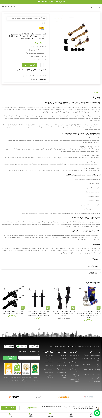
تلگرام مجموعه (61, 372)
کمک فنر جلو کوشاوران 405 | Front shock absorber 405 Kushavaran (13, 312)
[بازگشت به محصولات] (42, 23)
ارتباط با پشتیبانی (95, 352)
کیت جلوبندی (16, 18)
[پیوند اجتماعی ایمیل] (36, 79)
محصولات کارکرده (74, 366)
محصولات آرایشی (74, 362)
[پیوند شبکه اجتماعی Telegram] (2, 6)
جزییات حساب (61, 362)
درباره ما (63, 355)
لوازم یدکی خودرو (74, 355)
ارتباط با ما (63, 359)
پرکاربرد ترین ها (61, 352)
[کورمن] (88, 397)
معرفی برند (49, 355)
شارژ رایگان (49, 359)
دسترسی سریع (74, 352)
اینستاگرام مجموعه (63, 377)
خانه (43, 18)
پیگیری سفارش (48, 369)
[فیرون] (13, 397)
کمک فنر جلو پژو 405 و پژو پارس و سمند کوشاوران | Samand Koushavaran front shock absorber (38, 313)
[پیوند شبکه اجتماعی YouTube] (11, 6)
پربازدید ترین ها (48, 352)
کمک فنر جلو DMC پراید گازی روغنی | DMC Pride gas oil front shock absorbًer (64, 313)
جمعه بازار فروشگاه (50, 377)
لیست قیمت (49, 362)
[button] (99, 308)
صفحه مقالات (49, 366)
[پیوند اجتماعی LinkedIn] (8, 6)
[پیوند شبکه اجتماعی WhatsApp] (5, 6)
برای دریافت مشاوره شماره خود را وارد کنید (29, 353)
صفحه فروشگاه (48, 372)
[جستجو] (92, 7)
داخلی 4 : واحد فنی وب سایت (91, 374)
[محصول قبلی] (45, 23)
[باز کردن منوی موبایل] (100, 7)
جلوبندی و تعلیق (27, 18)
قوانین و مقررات (61, 369)
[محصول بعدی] (40, 23)
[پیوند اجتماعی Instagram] (14, 6)
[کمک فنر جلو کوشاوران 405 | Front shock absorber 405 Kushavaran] (13, 298)
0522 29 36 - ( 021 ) (42, 2)
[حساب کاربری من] (96, 7)
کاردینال (38, 397)
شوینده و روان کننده (74, 380)
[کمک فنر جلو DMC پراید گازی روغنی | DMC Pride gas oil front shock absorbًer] (63, 298)
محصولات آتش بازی (74, 370)
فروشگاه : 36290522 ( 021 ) (92, 355)
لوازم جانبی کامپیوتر (75, 375)
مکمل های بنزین (74, 359)
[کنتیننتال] (63, 397)
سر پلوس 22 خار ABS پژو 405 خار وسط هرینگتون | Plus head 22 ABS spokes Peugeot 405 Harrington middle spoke (89, 314)
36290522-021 (72, 347)
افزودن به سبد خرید (29, 65)
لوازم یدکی (37, 18)
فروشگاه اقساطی (61, 366)
